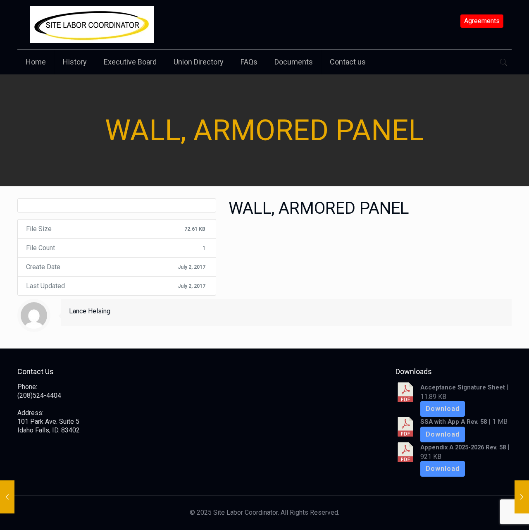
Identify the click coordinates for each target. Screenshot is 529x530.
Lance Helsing (89, 311)
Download (443, 409)
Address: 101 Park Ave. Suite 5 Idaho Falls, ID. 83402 (48, 421)
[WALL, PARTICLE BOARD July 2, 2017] (522, 496)
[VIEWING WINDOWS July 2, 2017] (7, 496)
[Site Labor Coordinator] (92, 24)
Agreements (482, 21)
